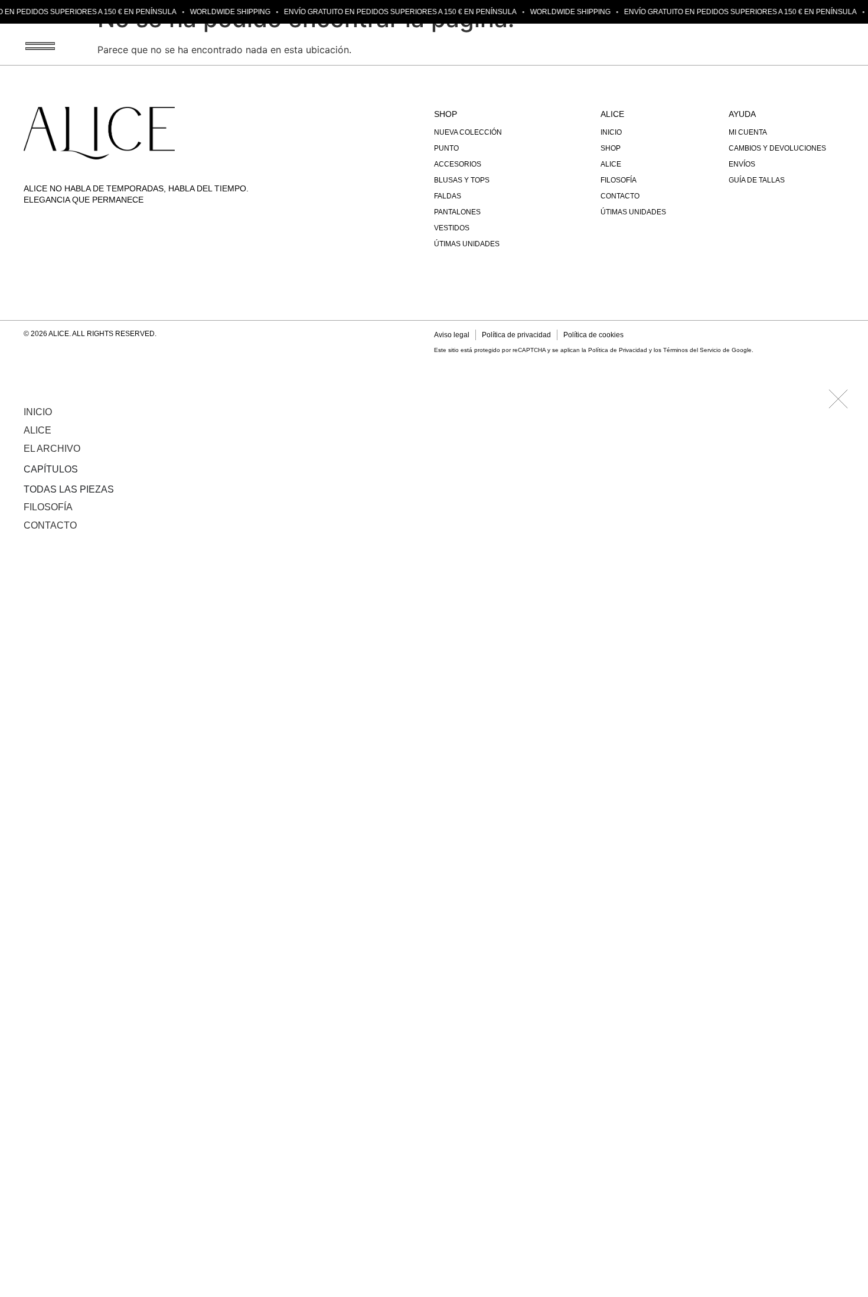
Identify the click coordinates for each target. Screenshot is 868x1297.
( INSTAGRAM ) (816, 45)
